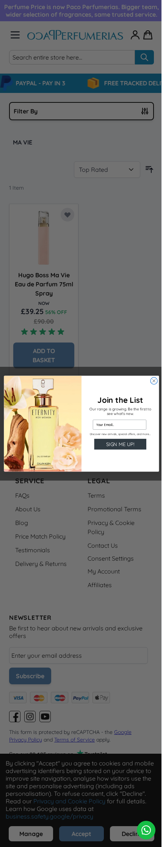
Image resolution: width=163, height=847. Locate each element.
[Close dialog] (153, 380)
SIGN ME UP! (120, 444)
